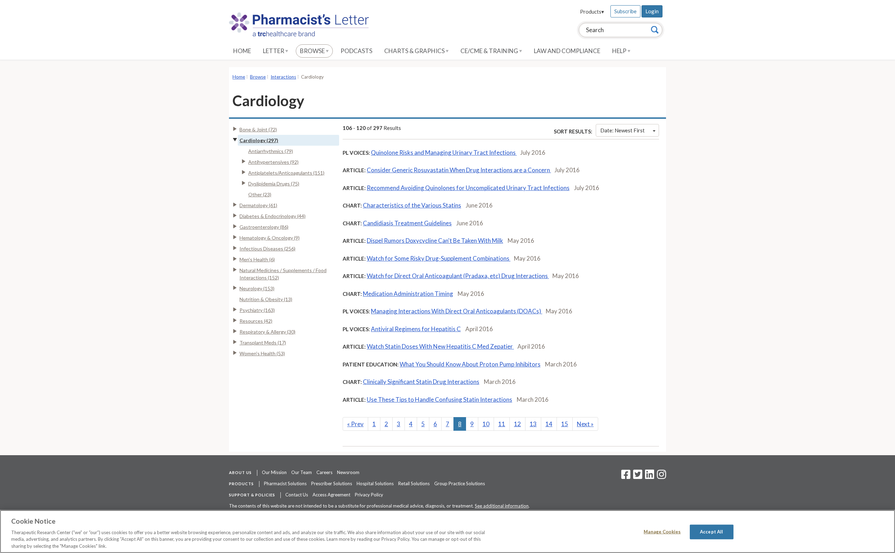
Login (652, 11)
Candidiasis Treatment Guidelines (407, 223)
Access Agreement (331, 494)
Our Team (301, 472)
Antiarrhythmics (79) (270, 151)
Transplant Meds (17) (262, 342)
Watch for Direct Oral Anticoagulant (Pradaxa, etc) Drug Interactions (458, 275)
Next (585, 424)
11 (501, 424)
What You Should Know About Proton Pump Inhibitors (470, 364)
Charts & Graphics (415, 50)
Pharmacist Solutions (285, 483)
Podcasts (356, 50)
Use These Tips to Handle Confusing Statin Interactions (439, 399)
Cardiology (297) (258, 140)
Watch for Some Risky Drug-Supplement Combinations (438, 258)
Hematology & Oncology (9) (269, 238)
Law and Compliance (567, 50)
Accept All (711, 531)
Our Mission (274, 472)
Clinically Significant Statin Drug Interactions (421, 381)
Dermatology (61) (258, 205)
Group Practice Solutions (459, 483)
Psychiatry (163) (257, 310)
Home (242, 50)
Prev (355, 424)
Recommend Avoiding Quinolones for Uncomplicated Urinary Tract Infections (468, 187)
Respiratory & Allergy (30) (267, 332)
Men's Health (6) (257, 259)
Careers (324, 472)
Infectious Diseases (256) (267, 249)
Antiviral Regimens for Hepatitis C (416, 329)
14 (548, 424)
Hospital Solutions (375, 483)
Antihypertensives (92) (273, 162)
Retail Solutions (414, 483)
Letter (274, 50)
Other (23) (259, 194)
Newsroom (348, 472)
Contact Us (296, 494)
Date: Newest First (622, 130)
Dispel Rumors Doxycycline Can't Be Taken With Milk (435, 240)
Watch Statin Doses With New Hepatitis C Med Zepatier (440, 346)
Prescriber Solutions (331, 483)
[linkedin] (649, 476)
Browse (313, 50)
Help (620, 50)
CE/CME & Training (489, 50)
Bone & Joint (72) (258, 129)
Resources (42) (255, 321)
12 (517, 424)
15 (564, 424)
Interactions (283, 77)
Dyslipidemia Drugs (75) (273, 184)
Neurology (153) (256, 288)
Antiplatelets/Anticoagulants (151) (286, 173)
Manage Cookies (662, 531)
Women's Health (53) (262, 353)
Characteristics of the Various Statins (412, 205)
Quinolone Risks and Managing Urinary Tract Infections (444, 152)
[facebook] (625, 476)
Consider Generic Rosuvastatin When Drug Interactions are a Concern (459, 170)
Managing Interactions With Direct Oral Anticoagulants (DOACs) (456, 311)
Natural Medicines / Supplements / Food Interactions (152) (283, 274)
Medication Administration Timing (408, 293)
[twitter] (636, 476)
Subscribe (625, 11)
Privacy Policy (369, 494)
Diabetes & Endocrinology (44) (272, 216)
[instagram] (661, 476)
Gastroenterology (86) (263, 227)
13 (533, 424)
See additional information (502, 506)
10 (485, 424)
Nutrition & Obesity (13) (265, 299)
